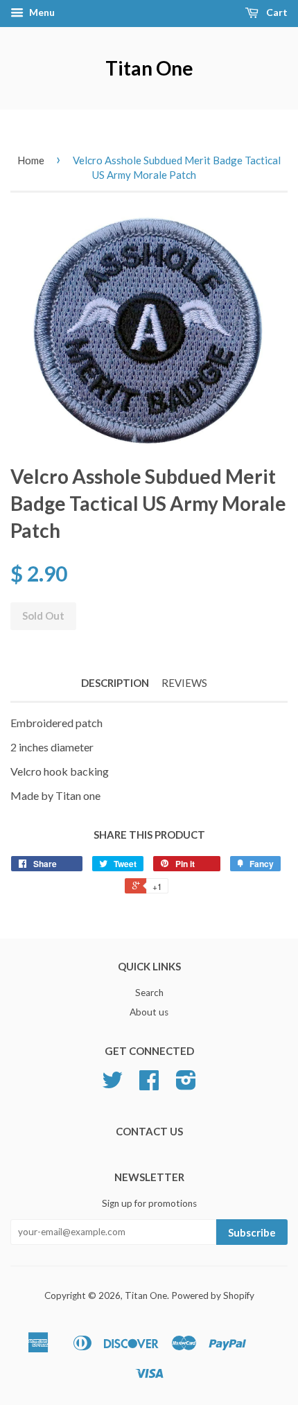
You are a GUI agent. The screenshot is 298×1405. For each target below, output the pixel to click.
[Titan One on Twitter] (112, 1084)
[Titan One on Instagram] (186, 1084)
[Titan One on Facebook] (149, 1084)
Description (115, 683)
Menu (41, 12)
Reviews (184, 683)
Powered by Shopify (212, 1295)
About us (149, 1012)
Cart (276, 12)
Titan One (149, 68)
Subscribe (252, 1232)
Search (149, 992)
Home (30, 160)
